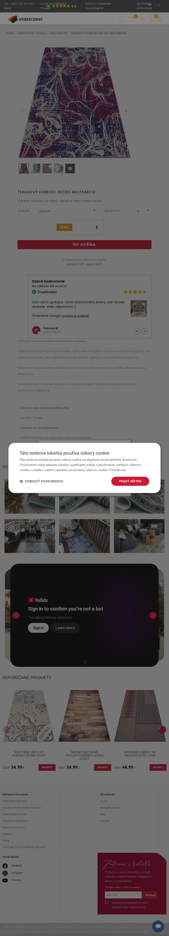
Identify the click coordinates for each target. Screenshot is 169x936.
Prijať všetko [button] (130, 481)
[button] (41, 481)
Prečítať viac (117, 470)
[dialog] (84, 468)
